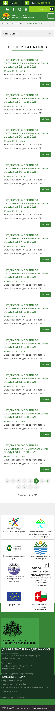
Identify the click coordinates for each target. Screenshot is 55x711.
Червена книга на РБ (12, 680)
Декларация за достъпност (15, 697)
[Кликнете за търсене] (51, 9)
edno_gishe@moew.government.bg (20, 674)
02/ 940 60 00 (14, 658)
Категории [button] (9, 33)
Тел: (41, 3)
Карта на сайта (10, 691)
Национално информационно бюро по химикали (25, 687)
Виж (46, 84)
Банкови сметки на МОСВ (14, 684)
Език (14, 3)
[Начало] (18, 16)
